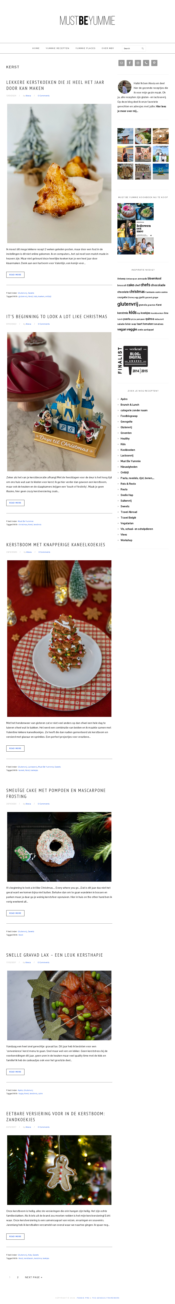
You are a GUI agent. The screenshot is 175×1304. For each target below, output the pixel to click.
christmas (23, 524)
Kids (30, 1255)
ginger (155, 297)
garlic (142, 297)
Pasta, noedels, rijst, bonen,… (137, 478)
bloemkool (154, 278)
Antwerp (121, 278)
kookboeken (157, 313)
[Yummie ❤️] (125, 172)
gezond (148, 297)
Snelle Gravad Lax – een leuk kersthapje (54, 955)
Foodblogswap (129, 416)
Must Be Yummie (87, 20)
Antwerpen (131, 278)
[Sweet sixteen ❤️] (125, 154)
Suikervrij (126, 500)
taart (140, 323)
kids (35, 296)
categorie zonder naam (134, 410)
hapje (21, 1093)
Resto (124, 489)
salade (120, 324)
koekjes (46, 1258)
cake (130, 285)
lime (166, 313)
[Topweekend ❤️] (143, 172)
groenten (152, 305)
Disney (131, 297)
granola (143, 304)
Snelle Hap (127, 495)
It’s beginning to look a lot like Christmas (56, 316)
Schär (128, 324)
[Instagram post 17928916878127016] (125, 136)
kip (138, 313)
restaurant (159, 319)
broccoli (121, 285)
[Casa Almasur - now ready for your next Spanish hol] (161, 136)
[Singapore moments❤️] (143, 154)
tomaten (148, 323)
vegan (121, 329)
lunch (120, 319)
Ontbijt (125, 472)
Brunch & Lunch (130, 404)
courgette (122, 297)
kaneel (21, 770)
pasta (127, 319)
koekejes (34, 770)
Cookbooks (150, 292)
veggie (132, 329)
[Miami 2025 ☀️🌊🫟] (161, 172)
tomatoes (158, 324)
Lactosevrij (32, 767)
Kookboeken (128, 449)
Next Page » (34, 1277)
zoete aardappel (146, 329)
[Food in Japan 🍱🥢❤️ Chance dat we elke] (143, 136)
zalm (40, 1093)
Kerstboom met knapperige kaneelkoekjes (55, 544)
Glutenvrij (22, 293)
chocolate (123, 291)
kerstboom (28, 1258)
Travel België (128, 517)
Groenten (126, 432)
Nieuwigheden (129, 466)
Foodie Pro (83, 1298)
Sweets (31, 293)
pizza (133, 319)
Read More (15, 274)
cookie (158, 292)
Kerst (30, 296)
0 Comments (44, 95)
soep (133, 324)
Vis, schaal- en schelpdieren (137, 528)
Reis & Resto (128, 483)
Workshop (126, 540)
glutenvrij (23, 296)
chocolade (158, 285)
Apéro (20, 1090)
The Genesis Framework (105, 1298)
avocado (142, 278)
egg (137, 297)
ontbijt (48, 296)
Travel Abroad (129, 512)
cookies (164, 292)
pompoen (141, 319)
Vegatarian (127, 523)
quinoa (149, 319)
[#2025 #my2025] (161, 154)
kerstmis (37, 524)
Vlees (124, 534)
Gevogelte (127, 421)
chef (137, 285)
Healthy (125, 438)
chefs (145, 284)
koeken (41, 296)
